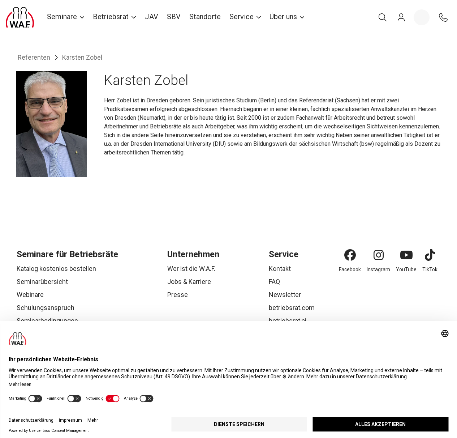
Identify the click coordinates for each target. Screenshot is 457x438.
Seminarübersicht (42, 281)
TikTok (429, 269)
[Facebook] (350, 255)
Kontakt (280, 268)
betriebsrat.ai (287, 320)
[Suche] (382, 17)
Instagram (378, 269)
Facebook (350, 269)
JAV (151, 16)
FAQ (274, 281)
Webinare (30, 294)
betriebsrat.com (292, 307)
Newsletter (285, 294)
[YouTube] (406, 255)
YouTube (406, 269)
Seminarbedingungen (47, 320)
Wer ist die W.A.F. (191, 268)
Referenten (34, 57)
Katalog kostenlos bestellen (56, 268)
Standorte (205, 16)
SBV (174, 16)
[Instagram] (378, 255)
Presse (177, 294)
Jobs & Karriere (189, 281)
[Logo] (20, 17)
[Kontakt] (443, 17)
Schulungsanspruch (45, 307)
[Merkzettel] (422, 17)
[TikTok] (430, 255)
